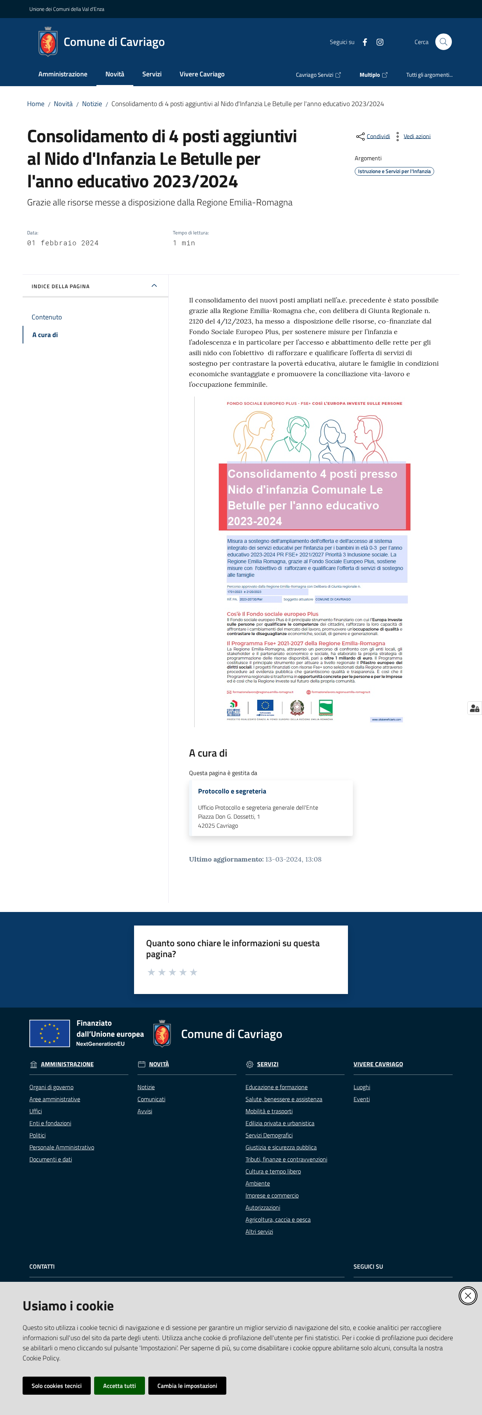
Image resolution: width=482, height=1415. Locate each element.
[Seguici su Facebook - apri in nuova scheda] (361, 41)
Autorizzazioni (263, 1207)
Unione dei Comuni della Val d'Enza (66, 9)
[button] (444, 42)
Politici (37, 1135)
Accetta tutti (119, 1385)
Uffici (35, 1111)
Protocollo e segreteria (232, 791)
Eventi (362, 1098)
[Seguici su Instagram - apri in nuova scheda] (376, 41)
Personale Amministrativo (61, 1147)
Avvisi (144, 1111)
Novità (63, 104)
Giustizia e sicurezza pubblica (281, 1147)
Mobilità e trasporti (269, 1111)
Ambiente (258, 1183)
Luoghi (362, 1086)
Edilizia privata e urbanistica (280, 1123)
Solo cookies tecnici (57, 1385)
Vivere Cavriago (378, 1064)
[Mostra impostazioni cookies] (474, 708)
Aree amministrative (54, 1098)
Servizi (268, 1064)
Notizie (92, 104)
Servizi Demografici (269, 1135)
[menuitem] (62, 74)
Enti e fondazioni (50, 1123)
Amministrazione (67, 1064)
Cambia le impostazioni (187, 1385)
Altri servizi (259, 1231)
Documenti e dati (50, 1159)
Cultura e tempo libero (273, 1171)
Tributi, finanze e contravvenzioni (286, 1159)
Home (35, 104)
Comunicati (151, 1098)
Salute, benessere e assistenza (284, 1098)
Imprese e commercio (272, 1195)
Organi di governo (51, 1086)
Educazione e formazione (277, 1086)
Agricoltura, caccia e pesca (278, 1219)
